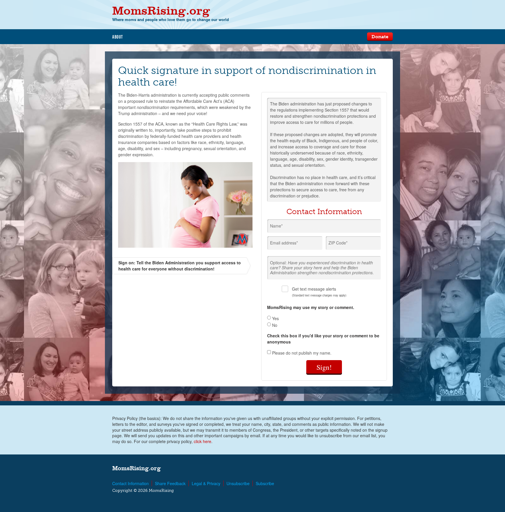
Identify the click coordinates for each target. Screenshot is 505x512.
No (274, 325)
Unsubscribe (238, 483)
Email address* (284, 243)
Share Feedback (170, 483)
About (117, 36)
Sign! (324, 367)
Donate (379, 36)
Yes (275, 318)
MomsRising (161, 10)
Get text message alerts (319, 291)
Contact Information (130, 483)
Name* (276, 226)
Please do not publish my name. (301, 352)
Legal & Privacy (206, 483)
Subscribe (265, 483)
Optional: (322, 267)
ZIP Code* (337, 243)
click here (202, 441)
